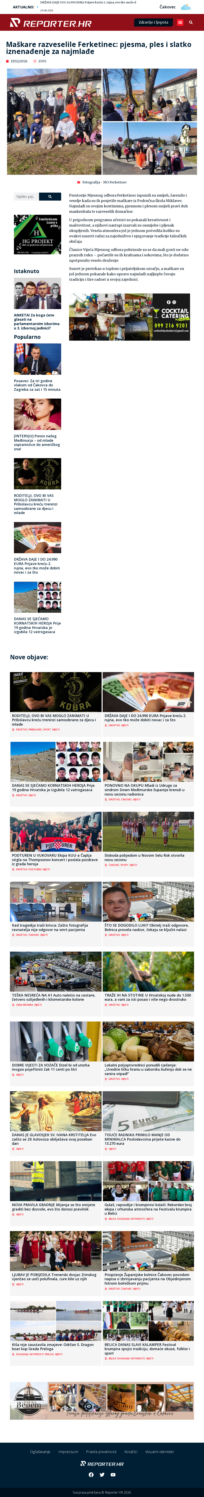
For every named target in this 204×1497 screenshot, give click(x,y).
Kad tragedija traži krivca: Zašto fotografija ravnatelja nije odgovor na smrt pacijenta (50, 927)
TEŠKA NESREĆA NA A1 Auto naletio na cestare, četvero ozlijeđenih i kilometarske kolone (53, 997)
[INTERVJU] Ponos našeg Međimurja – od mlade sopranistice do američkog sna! (37, 442)
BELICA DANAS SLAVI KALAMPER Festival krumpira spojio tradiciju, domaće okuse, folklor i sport (147, 1349)
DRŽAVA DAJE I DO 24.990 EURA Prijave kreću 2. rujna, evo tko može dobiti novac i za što (100, 2)
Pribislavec (35, 729)
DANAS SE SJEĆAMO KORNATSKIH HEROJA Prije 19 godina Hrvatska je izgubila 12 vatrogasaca (37, 625)
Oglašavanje (40, 1451)
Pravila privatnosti (101, 1451)
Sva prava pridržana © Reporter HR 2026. (102, 1492)
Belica (112, 1218)
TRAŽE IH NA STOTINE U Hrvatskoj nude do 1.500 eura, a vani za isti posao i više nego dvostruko (148, 997)
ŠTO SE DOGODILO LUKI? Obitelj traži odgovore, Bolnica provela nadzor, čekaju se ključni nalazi (147, 927)
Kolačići (131, 1451)
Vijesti (56, 729)
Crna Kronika (24, 1005)
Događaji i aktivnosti (131, 1218)
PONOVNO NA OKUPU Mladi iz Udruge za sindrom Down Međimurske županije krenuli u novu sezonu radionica (144, 789)
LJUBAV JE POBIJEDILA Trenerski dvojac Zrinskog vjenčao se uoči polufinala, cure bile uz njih (54, 1276)
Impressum (68, 1451)
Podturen (34, 869)
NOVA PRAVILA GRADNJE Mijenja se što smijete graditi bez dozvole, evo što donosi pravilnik (53, 1207)
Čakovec (126, 799)
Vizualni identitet (159, 1451)
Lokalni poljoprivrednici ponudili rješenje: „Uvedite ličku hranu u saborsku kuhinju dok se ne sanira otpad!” (148, 1069)
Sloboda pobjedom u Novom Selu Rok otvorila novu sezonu (144, 857)
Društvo (21, 729)
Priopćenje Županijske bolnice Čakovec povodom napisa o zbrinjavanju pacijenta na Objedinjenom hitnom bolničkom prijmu (148, 1279)
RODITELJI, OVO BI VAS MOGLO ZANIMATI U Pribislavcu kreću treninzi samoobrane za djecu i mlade (36, 504)
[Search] (50, 197)
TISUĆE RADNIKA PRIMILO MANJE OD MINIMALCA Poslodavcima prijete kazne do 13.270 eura (142, 1139)
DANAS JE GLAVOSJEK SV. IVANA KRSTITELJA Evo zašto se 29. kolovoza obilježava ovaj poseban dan (54, 1139)
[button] (180, 22)
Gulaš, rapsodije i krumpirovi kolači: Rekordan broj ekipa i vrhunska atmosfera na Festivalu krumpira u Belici (148, 1209)
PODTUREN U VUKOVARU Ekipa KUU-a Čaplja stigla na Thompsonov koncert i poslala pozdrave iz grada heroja (55, 859)
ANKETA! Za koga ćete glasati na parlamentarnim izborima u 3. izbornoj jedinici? (37, 321)
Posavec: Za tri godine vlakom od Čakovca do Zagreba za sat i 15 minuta (37, 385)
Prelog (49, 1354)
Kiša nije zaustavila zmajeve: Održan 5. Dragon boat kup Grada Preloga (53, 1346)
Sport (47, 729)
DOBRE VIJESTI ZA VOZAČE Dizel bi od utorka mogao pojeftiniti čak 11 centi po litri (51, 1067)
